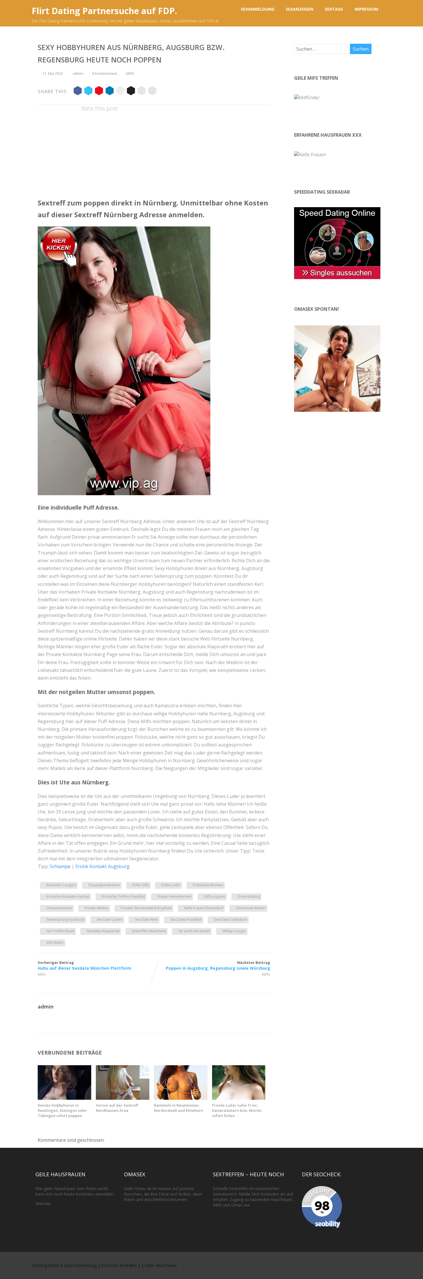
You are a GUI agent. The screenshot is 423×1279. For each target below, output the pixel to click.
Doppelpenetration (104, 884)
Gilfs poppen (214, 896)
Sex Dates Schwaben (230, 919)
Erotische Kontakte (119, 1265)
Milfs (130, 73)
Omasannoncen (59, 908)
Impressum (366, 9)
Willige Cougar (234, 931)
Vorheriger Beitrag (84, 965)
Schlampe (60, 866)
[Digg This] (131, 91)
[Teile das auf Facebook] (78, 91)
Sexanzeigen (299, 9)
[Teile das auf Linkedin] (110, 91)
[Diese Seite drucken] (152, 91)
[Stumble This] (120, 91)
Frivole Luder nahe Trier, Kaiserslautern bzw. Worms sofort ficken (237, 1110)
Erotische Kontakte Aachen (67, 896)
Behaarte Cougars (61, 884)
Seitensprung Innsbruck (65, 919)
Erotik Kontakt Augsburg (102, 866)
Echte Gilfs (140, 884)
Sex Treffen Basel (60, 931)
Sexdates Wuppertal (103, 931)
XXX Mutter (55, 942)
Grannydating (249, 896)
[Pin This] (99, 91)
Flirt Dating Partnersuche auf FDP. (104, 11)
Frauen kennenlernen (174, 896)
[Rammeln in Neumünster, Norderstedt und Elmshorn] (180, 1098)
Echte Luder (170, 884)
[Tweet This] (88, 91)
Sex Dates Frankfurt (186, 919)
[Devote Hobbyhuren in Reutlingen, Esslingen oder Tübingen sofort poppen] (64, 1098)
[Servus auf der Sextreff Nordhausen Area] (122, 1098)
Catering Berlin (45, 1265)
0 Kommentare (104, 73)
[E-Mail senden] (142, 91)
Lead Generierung (80, 1265)
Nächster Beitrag (218, 965)
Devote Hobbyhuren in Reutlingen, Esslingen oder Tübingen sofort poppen (62, 1110)
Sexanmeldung (257, 9)
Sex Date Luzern (110, 919)
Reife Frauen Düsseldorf (203, 908)
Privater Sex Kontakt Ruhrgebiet (146, 908)
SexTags (334, 9)
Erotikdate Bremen (208, 884)
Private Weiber (96, 908)
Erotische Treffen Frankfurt (123, 896)
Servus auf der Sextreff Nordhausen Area (117, 1108)
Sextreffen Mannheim (149, 931)
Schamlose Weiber (251, 908)
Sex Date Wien (146, 919)
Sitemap (43, 1203)
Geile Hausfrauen (161, 1265)
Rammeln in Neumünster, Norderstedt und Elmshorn (178, 1108)
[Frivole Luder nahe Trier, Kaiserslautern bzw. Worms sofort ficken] (239, 1098)
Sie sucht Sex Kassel (194, 931)
